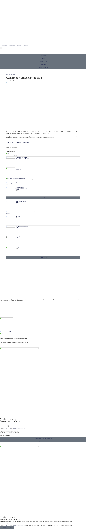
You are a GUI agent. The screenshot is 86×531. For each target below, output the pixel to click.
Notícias (12, 74)
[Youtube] (5, 40)
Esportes (8, 74)
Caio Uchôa (8, 142)
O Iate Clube (4, 45)
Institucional (12, 45)
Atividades (26, 45)
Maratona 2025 (28, 142)
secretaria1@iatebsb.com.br (18, 428)
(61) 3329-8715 (7, 428)
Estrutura (19, 45)
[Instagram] (9, 40)
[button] (1, 48)
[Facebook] (1, 40)
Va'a (15, 74)
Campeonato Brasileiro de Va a (18, 142)
